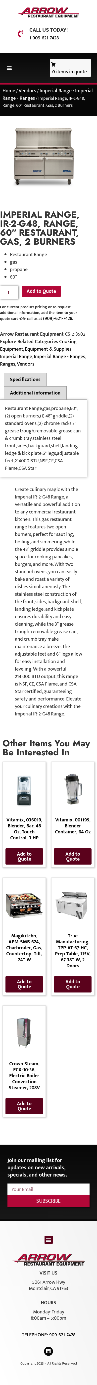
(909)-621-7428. (58, 318)
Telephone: (35, 1335)
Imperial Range (56, 91)
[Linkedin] (48, 1351)
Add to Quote (41, 291)
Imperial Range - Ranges (59, 356)
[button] (9, 68)
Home (8, 91)
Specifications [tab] (25, 379)
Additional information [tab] (35, 393)
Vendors (27, 91)
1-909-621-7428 (44, 38)
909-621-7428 (62, 1335)
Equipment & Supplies (48, 349)
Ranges (7, 364)
